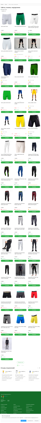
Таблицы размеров (29, 406)
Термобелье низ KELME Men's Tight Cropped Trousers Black (6, 229)
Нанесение (15, 407)
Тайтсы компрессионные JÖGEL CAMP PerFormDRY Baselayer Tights (6, 155)
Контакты (15, 413)
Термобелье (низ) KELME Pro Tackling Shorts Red (33, 302)
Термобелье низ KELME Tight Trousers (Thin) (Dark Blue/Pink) (19, 278)
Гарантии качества (4, 413)
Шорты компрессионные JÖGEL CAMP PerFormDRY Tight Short (33, 27)
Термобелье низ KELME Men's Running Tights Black (33, 179)
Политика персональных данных (3, 400)
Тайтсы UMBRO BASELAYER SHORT (19, 155)
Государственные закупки (17, 411)
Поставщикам (15, 410)
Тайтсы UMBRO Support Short (33, 76)
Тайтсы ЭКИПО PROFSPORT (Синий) (19, 103)
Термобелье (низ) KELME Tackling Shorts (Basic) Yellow (34, 327)
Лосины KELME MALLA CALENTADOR (5, 77)
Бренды (27, 407)
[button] (37, 368)
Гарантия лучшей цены (30, 410)
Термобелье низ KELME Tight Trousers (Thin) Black (33, 278)
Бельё (6, 4)
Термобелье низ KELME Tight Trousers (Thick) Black (6, 278)
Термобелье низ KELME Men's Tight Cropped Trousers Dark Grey (33, 229)
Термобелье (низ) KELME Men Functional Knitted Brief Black (6, 302)
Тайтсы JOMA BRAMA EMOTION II (20, 26)
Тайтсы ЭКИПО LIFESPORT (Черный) (19, 52)
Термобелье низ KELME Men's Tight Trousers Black (6, 253)
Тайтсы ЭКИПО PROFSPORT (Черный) (33, 52)
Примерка (2, 410)
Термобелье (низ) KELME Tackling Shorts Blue (20, 327)
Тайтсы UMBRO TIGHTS (32, 102)
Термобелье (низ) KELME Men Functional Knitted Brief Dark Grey (20, 302)
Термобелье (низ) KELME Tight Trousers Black (6, 352)
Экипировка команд (16, 406)
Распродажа (28, 411)
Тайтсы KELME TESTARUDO (33, 128)
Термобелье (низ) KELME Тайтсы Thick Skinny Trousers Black (34, 253)
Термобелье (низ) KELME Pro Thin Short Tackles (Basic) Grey (7, 327)
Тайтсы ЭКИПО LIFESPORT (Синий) (5, 129)
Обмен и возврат (3, 411)
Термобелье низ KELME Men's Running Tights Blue (19, 204)
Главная (2, 4)
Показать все (20, 362)
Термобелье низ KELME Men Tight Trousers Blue (20, 179)
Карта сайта (8, 400)
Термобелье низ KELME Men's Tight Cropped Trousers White (19, 229)
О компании (3, 406)
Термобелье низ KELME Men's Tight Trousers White (19, 253)
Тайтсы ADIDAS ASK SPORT (19, 76)
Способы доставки (4, 407)
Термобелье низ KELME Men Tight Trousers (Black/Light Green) (7, 179)
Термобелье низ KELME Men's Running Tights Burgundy (33, 204)
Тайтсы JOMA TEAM (4, 26)
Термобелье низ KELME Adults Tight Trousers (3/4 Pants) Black (33, 155)
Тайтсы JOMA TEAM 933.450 (5, 102)
